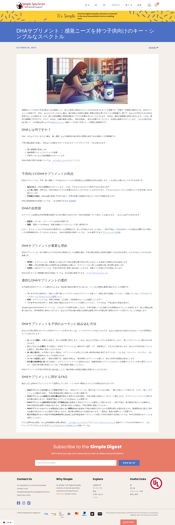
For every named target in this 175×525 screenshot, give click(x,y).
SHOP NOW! (128, 522)
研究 (94, 491)
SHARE (153, 47)
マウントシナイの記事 (111, 232)
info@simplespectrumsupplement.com (33, 492)
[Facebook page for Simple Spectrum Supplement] (19, 504)
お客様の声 (97, 485)
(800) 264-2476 (23, 495)
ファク (95, 497)
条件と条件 (134, 494)
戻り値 (132, 488)
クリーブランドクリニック (97, 273)
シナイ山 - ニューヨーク (62, 160)
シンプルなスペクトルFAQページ (64, 425)
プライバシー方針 (136, 491)
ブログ (115, 5)
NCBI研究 (72, 201)
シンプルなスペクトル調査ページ (48, 296)
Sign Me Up (129, 462)
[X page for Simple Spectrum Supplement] (29, 504)
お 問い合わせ (98, 494)
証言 (139, 5)
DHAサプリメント (58, 122)
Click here (60, 494)
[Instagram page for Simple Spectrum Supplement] (24, 504)
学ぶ (128, 5)
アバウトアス (98, 488)
